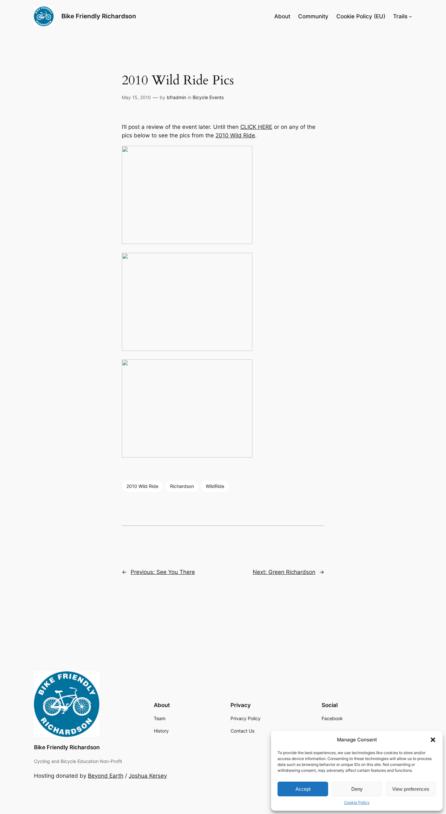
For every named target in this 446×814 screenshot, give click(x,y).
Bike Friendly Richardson (98, 16)
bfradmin (176, 97)
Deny (357, 789)
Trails (400, 16)
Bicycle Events (208, 97)
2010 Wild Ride (235, 135)
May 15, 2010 (136, 97)
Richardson (182, 486)
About (282, 16)
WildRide (215, 486)
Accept (303, 789)
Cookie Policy (357, 802)
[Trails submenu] (410, 16)
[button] (433, 739)
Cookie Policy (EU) (360, 16)
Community (313, 16)
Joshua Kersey (148, 775)
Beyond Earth (105, 775)
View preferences (410, 789)
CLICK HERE (256, 127)
